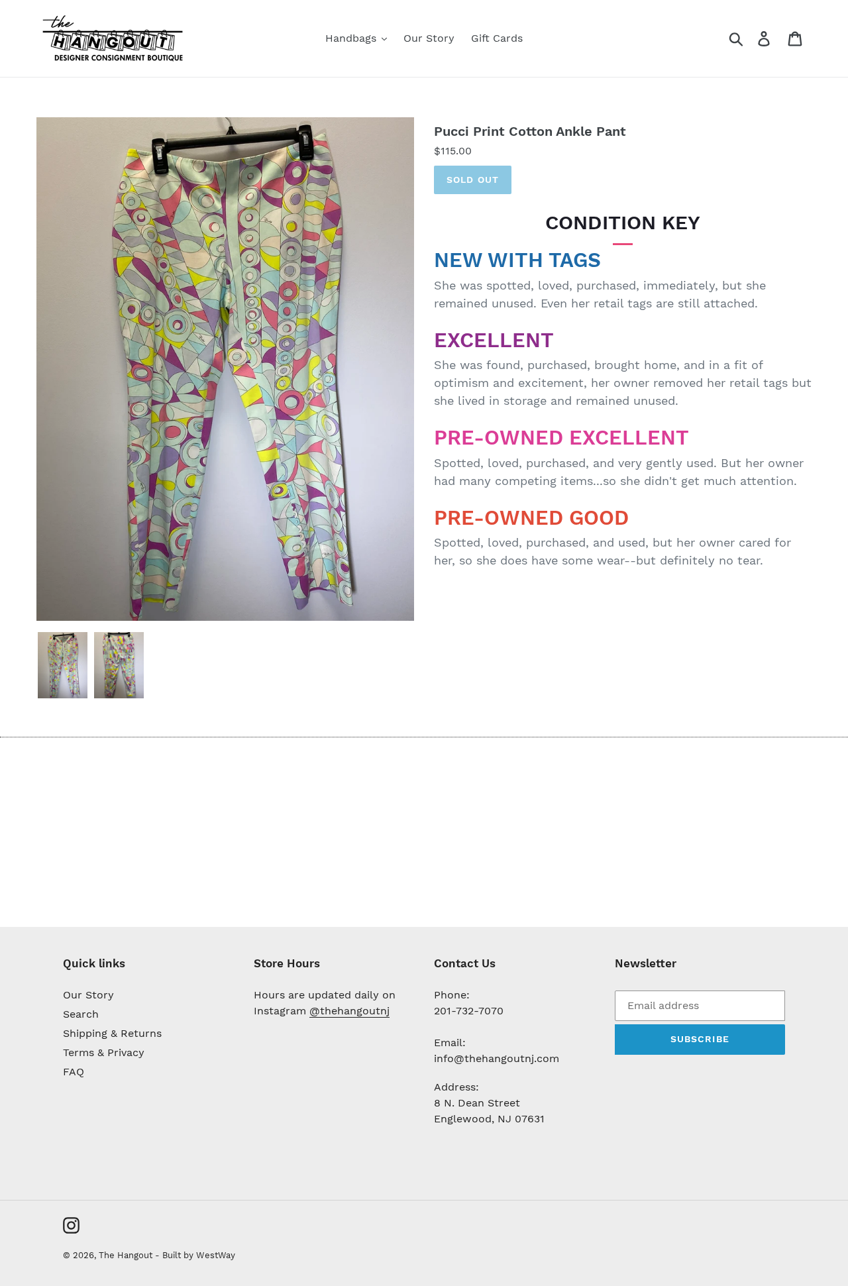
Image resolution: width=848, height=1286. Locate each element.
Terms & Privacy (103, 1052)
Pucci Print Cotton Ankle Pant (530, 131)
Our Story (88, 995)
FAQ (73, 1071)
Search (81, 1014)
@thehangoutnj (349, 1010)
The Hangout (127, 1255)
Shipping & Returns (112, 1033)
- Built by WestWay (195, 1255)
